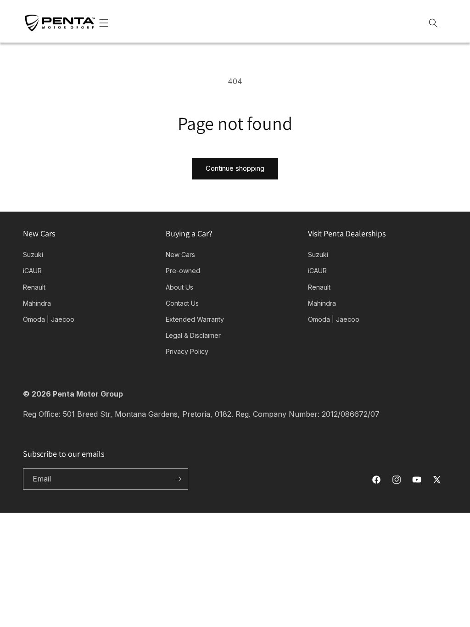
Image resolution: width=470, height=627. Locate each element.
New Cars (180, 254)
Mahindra (37, 303)
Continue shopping (235, 168)
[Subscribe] (178, 479)
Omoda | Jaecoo (48, 319)
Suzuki (33, 254)
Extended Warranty (195, 319)
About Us (179, 287)
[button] (114, 23)
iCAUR (32, 270)
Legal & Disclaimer (193, 335)
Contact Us (182, 303)
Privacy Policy (187, 351)
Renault (34, 287)
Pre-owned (183, 270)
